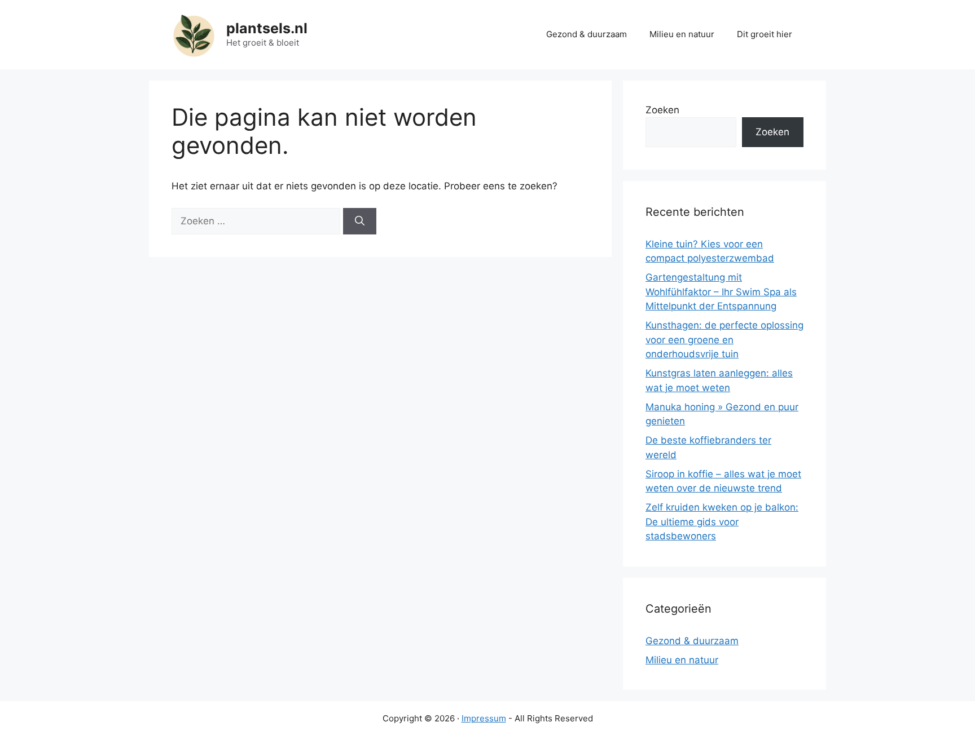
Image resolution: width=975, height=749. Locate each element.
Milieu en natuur (681, 34)
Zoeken (662, 110)
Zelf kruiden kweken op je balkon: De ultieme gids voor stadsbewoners (721, 522)
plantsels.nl (267, 28)
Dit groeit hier (764, 34)
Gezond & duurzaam (586, 34)
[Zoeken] (359, 221)
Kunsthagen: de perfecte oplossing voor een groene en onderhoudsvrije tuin (724, 340)
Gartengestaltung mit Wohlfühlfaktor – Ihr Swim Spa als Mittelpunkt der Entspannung (721, 292)
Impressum (484, 718)
